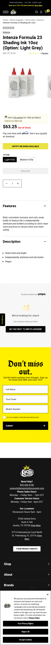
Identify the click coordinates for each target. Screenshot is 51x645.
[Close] (47, 594)
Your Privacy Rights (27, 548)
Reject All (25, 631)
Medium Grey (26, 159)
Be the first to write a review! (25, 329)
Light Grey (10, 159)
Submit (10, 425)
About (8, 574)
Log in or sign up (13, 120)
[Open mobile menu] (5, 12)
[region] (25, 618)
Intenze (6, 32)
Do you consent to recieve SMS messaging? (23, 417)
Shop (7, 564)
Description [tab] (11, 241)
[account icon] (41, 12)
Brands (9, 585)
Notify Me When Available (25, 146)
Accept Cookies (25, 639)
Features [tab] (9, 206)
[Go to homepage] (11, 12)
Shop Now (38, 5)
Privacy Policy (34, 618)
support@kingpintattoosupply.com (27, 488)
